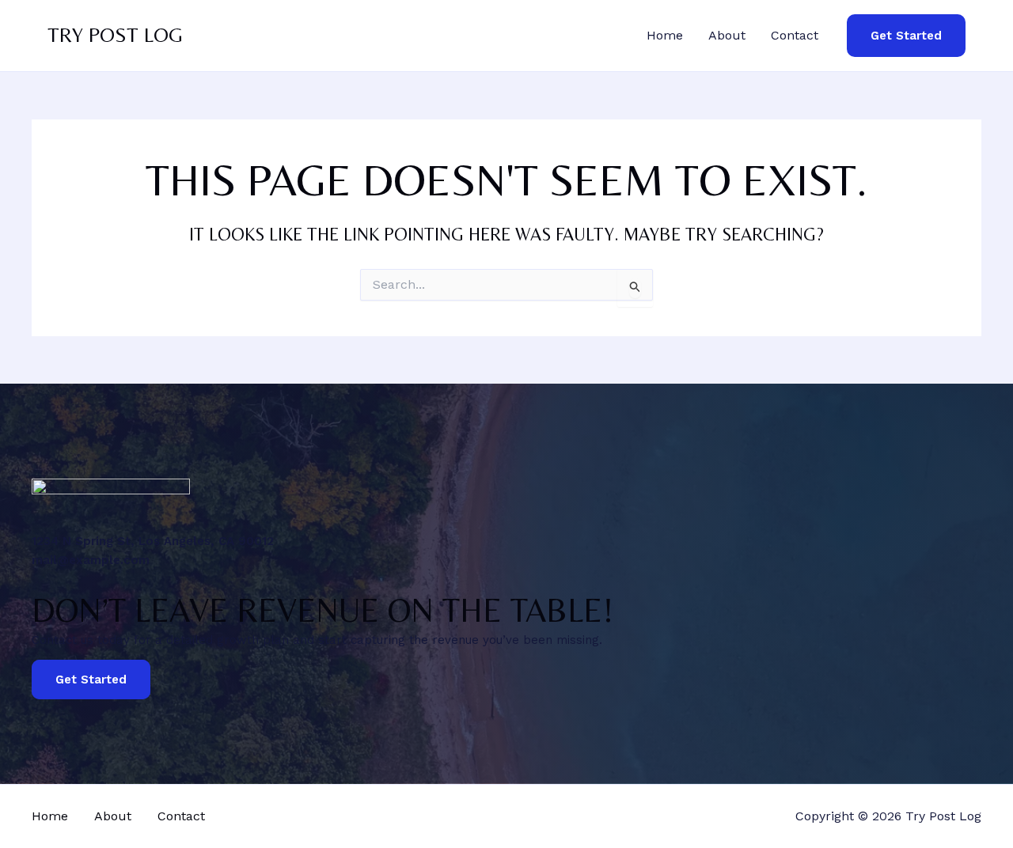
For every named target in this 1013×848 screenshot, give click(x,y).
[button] (906, 36)
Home (665, 35)
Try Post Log (115, 35)
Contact (794, 35)
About (727, 35)
